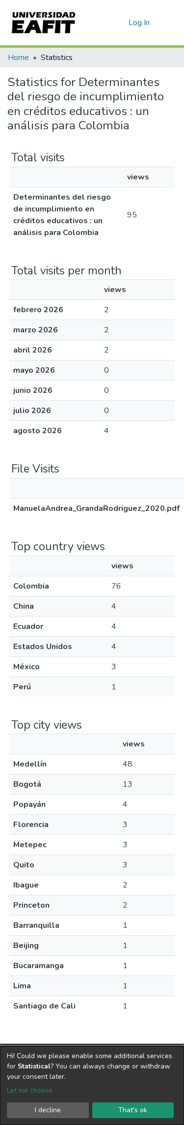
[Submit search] (105, 23)
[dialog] (92, 1085)
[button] (119, 23)
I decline (48, 1110)
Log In (140, 22)
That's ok (132, 1110)
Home (18, 57)
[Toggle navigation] (170, 22)
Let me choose (30, 1090)
